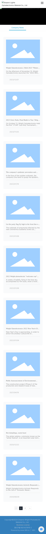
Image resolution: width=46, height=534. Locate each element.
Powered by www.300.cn (20, 530)
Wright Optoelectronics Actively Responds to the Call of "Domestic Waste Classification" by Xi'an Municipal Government (22, 490)
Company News (17, 28)
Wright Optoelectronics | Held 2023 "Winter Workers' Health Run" (22, 69)
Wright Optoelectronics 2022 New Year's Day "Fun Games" (22, 329)
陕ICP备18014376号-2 (23, 528)
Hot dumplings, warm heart (16, 433)
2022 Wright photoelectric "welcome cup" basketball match (21, 277)
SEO (33, 530)
